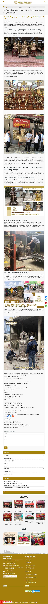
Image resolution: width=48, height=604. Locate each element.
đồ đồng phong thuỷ (14, 376)
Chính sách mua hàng (29, 580)
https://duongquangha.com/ (12, 412)
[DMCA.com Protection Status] (28, 591)
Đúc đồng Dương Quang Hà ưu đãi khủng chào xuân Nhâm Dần (16, 424)
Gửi (5, 447)
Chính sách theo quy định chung (31, 574)
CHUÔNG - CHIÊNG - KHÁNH (9, 460)
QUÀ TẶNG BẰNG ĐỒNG (8, 474)
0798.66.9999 (7, 602)
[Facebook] (46, 297)
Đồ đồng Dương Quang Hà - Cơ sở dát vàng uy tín (13, 422)
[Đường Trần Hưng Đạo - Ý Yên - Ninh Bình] (7, 504)
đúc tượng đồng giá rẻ (32, 373)
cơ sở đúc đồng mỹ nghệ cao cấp (12, 414)
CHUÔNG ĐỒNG (28, 562)
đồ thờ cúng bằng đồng (21, 375)
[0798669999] (46, 306)
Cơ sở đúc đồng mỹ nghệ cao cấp (10, 22)
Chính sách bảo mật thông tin (31, 582)
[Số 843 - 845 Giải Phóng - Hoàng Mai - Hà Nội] (7, 517)
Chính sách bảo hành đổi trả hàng (31, 577)
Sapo (36, 602)
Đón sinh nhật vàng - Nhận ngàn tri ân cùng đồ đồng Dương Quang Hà (16, 487)
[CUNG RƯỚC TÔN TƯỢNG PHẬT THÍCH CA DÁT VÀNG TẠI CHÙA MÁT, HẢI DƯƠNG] (38, 538)
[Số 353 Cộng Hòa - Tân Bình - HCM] (40, 516)
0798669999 (10, 570)
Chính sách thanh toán (29, 579)
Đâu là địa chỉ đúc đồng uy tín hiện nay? (11, 427)
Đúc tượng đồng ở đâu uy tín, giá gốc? (11, 421)
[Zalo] (46, 300)
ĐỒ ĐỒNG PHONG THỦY (8, 471)
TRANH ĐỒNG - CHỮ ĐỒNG (30, 565)
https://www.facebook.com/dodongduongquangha (17, 387)
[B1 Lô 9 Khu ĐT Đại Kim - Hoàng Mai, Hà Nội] (40, 504)
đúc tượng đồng (36, 414)
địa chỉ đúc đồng (22, 414)
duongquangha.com (11, 573)
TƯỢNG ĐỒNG (6, 466)
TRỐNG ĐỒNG (6, 468)
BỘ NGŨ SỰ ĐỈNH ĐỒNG (8, 458)
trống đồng (8, 376)
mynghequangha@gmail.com (12, 571)
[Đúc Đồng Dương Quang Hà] (22, 2)
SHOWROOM (24, 497)
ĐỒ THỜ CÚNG (6, 455)
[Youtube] (46, 303)
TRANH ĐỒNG (6, 463)
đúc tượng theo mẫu (29, 414)
